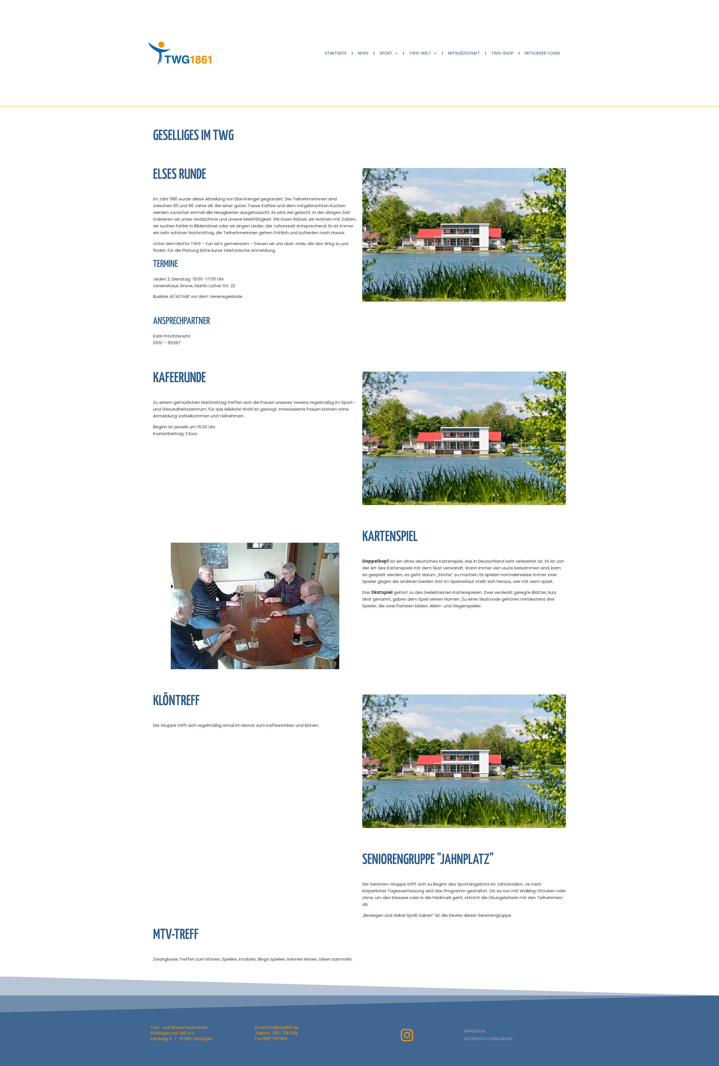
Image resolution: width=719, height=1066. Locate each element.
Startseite (336, 53)
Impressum (474, 1031)
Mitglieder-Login (542, 53)
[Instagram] (407, 1035)
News (363, 53)
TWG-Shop (502, 53)
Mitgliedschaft (464, 53)
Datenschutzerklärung (488, 1039)
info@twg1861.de (283, 1027)
